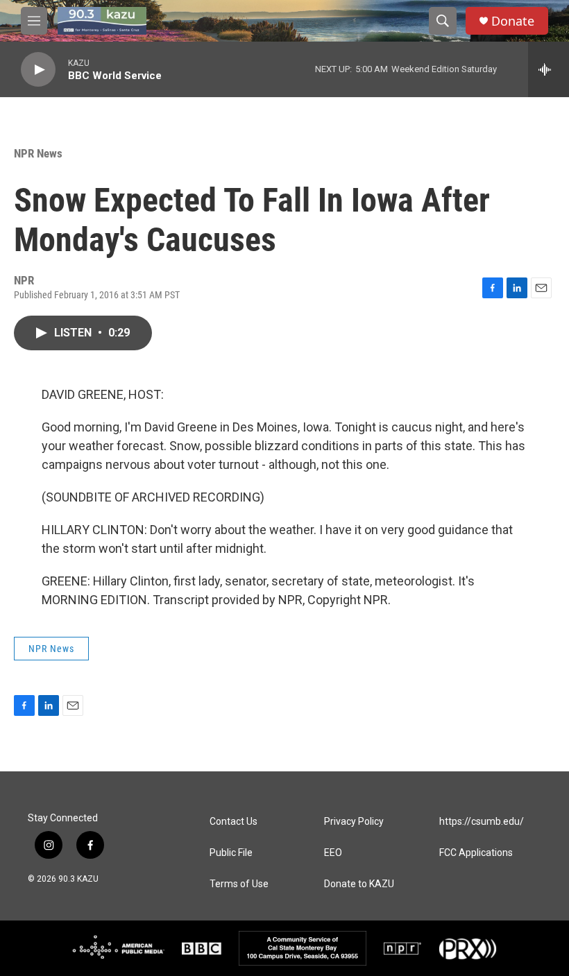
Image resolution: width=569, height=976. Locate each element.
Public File (231, 853)
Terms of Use (239, 884)
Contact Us (233, 821)
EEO (333, 853)
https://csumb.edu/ (481, 821)
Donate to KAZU (359, 884)
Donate (512, 21)
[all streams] (548, 69)
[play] (38, 70)
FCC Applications (476, 853)
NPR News (38, 153)
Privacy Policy (354, 821)
